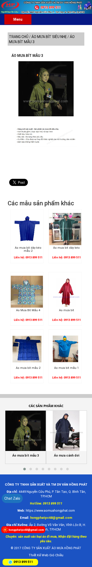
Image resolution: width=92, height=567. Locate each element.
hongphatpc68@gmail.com (26, 530)
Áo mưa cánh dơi (66, 455)
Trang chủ (18, 37)
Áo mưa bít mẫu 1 (66, 368)
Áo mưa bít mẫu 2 (28, 368)
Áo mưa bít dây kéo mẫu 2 (28, 249)
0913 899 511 (23, 562)
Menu (17, 19)
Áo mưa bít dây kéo (66, 247)
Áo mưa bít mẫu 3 (27, 56)
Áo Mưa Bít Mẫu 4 (28, 310)
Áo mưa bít (66, 310)
